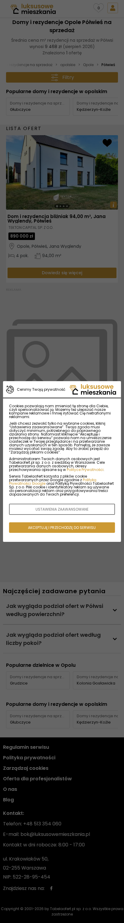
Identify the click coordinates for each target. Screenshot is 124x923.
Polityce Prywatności (85, 469)
